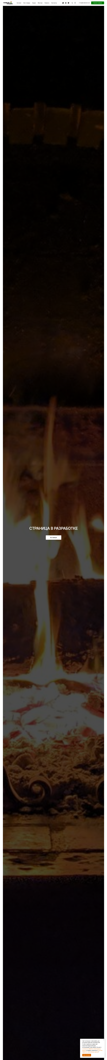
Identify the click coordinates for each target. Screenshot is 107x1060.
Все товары (27, 3)
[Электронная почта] (66, 3)
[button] (68, 3)
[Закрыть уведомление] (103, 1040)
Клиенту (47, 3)
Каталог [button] (19, 3)
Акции (34, 3)
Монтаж (40, 3)
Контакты (54, 3)
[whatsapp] (63, 3)
